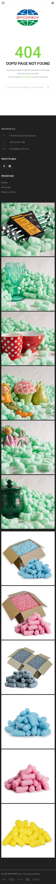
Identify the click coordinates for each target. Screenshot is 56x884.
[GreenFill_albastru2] (28, 722)
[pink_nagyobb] (28, 776)
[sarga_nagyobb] (28, 831)
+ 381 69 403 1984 (17, 142)
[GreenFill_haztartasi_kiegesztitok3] (28, 338)
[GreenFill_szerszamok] (28, 229)
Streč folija (6, 187)
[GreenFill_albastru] (28, 558)
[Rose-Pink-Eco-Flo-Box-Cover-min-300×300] (28, 613)
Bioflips (4, 183)
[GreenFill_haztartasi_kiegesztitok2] (28, 502)
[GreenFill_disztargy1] (28, 447)
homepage (26, 77)
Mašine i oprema (8, 192)
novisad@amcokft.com (19, 149)
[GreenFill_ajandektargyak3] (28, 393)
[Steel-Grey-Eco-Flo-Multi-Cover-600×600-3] (28, 667)
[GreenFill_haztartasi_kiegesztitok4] (28, 284)
